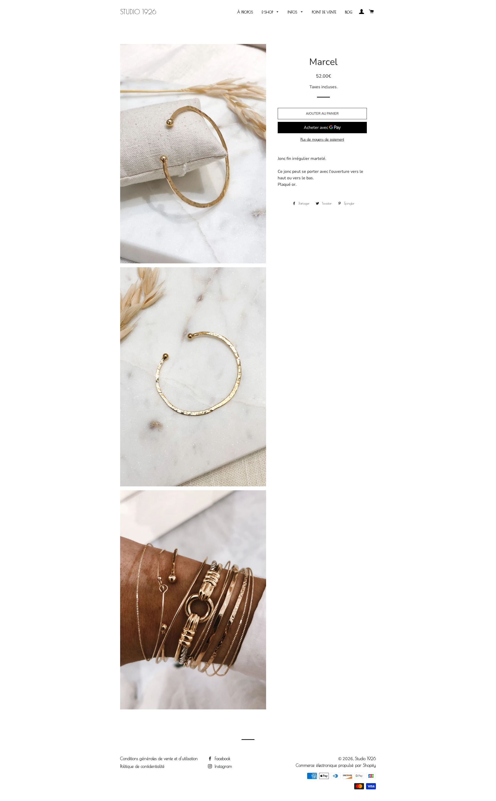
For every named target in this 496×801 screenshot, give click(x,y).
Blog (348, 12)
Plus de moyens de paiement (322, 139)
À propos (245, 12)
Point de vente (324, 12)
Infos (293, 12)
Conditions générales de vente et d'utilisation (159, 758)
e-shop (268, 12)
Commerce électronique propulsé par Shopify (336, 765)
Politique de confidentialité (142, 766)
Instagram (222, 766)
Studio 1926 (138, 12)
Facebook (221, 758)
